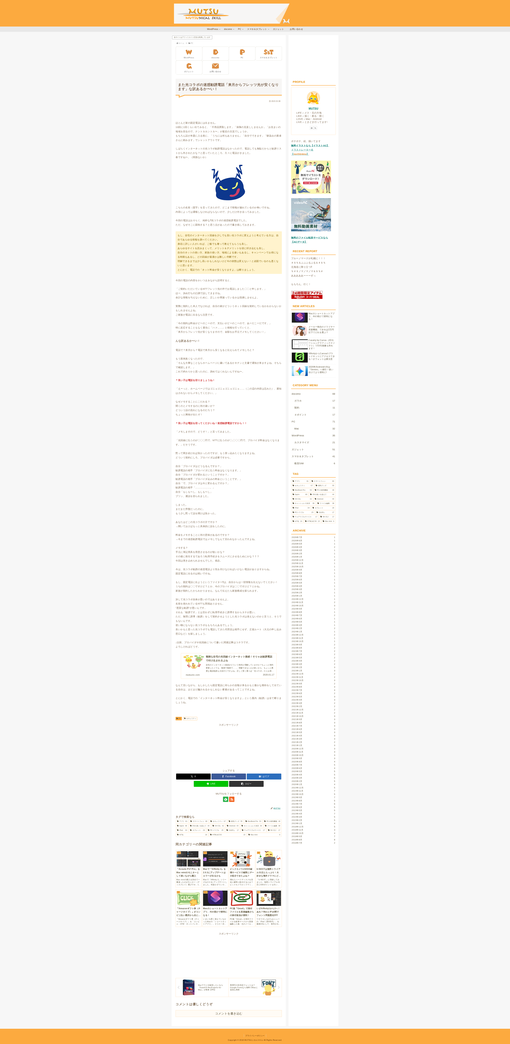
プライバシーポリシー (255, 1036)
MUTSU (313, 108)
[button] (246, 784)
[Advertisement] (229, 111)
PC (180, 718)
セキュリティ (191, 718)
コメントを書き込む (228, 1013)
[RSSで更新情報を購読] (231, 799)
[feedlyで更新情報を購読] (225, 799)
